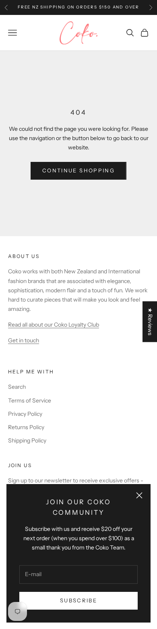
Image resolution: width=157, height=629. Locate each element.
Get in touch (23, 340)
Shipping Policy (27, 440)
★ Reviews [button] (150, 321)
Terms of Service (29, 400)
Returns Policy (26, 427)
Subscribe (78, 600)
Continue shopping (78, 170)
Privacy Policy (25, 413)
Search (17, 386)
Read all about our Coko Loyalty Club (53, 324)
